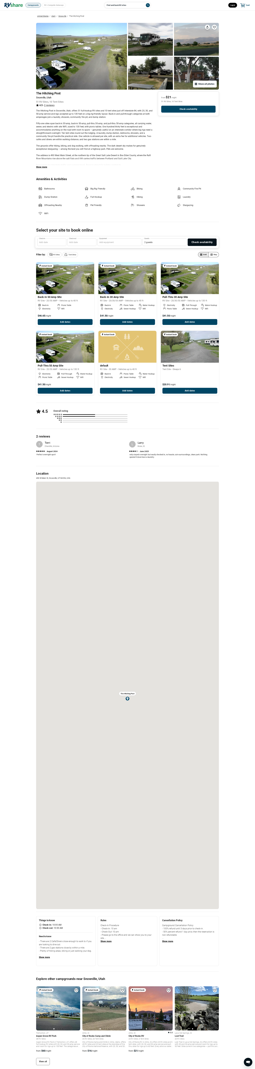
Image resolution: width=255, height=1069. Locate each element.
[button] (54, 254)
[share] (207, 27)
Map (215, 255)
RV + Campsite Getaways (54, 5)
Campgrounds (33, 5)
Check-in (42, 238)
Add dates (65, 322)
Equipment (103, 238)
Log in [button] (232, 5)
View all (43, 1061)
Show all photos (206, 84)
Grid (205, 255)
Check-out (72, 238)
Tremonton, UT (42, 1033)
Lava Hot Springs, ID (183, 1033)
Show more (41, 167)
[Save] (214, 27)
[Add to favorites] (76, 990)
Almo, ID (85, 1033)
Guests (146, 238)
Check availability (188, 109)
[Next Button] (77, 1008)
